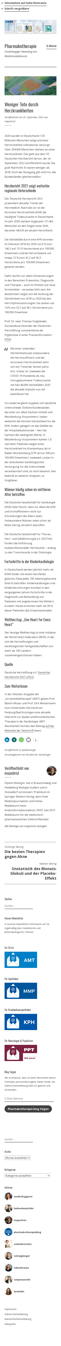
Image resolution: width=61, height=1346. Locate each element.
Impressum (10, 1309)
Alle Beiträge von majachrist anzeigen (26, 826)
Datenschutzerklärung (16, 1314)
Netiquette (10, 1324)
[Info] (35, 740)
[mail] (28, 739)
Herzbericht (32, 754)
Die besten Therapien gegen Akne (25, 852)
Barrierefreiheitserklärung (18, 1319)
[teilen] (7, 739)
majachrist (10, 121)
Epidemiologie (29, 749)
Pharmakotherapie (20, 45)
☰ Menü (51, 46)
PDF (7, 339)
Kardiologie (44, 754)
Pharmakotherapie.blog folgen (28, 1109)
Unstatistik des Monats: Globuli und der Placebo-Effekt (33, 871)
